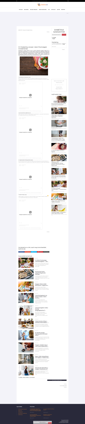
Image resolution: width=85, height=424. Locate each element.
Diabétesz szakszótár (59, 31)
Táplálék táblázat (33, 9)
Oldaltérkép (20, 414)
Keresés (64, 34)
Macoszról (26, 9)
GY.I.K (49, 9)
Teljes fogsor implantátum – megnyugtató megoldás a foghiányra (57, 116)
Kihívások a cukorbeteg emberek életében (47, 415)
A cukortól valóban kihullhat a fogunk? (57, 151)
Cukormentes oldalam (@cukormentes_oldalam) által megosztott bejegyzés (30, 192)
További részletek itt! (42, 422)
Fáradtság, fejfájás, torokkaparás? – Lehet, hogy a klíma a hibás (58, 213)
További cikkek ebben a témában (26, 377)
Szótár (58, 9)
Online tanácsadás (43, 9)
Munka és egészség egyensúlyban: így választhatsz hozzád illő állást (35, 415)
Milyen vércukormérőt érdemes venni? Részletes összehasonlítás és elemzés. (58, 176)
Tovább (53, 38)
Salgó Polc (20, 410)
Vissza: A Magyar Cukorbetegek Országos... (57, 380)
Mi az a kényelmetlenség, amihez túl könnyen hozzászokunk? (58, 104)
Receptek (63, 9)
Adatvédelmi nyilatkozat (22, 413)
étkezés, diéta (64, 385)
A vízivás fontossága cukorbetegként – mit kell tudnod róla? (58, 189)
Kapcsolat (53, 9)
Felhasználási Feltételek (22, 409)
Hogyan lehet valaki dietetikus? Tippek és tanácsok (58, 201)
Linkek (54, 37)
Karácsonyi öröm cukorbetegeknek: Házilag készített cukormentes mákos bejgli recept (58, 164)
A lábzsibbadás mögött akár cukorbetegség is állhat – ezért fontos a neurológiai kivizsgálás (58, 139)
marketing (55, 42)
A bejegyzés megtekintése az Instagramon (25, 97)
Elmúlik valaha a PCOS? (56, 127)
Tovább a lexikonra (54, 46)
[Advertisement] (42, 20)
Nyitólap (21, 9)
